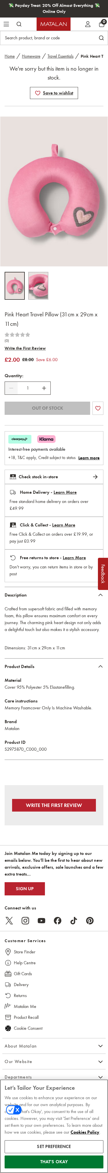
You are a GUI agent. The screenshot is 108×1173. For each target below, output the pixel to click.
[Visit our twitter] (9, 920)
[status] (28, 388)
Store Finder (24, 952)
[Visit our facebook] (57, 920)
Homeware (31, 56)
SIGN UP (25, 889)
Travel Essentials (60, 56)
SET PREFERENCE (54, 1146)
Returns (20, 995)
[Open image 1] (15, 286)
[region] (54, 1126)
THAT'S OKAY (54, 1162)
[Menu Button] (6, 24)
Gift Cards (23, 973)
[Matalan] (53, 24)
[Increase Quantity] (44, 388)
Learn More (65, 492)
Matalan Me (25, 1006)
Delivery (21, 984)
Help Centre (25, 962)
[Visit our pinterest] (89, 920)
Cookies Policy (85, 1132)
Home (10, 56)
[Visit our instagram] (25, 920)
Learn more (89, 457)
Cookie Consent (28, 1028)
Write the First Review (25, 348)
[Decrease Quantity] (11, 388)
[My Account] (88, 24)
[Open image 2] (38, 286)
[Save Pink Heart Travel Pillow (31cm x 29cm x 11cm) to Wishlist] (38, 93)
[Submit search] (19, 24)
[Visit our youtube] (41, 920)
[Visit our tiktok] (73, 920)
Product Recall (26, 1017)
